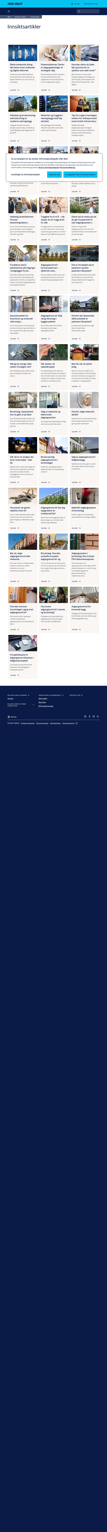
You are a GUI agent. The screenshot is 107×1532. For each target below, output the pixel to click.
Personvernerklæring (67, 167)
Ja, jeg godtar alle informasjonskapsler (80, 175)
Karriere (10, 699)
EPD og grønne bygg (46, 706)
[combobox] (88, 11)
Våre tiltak (42, 702)
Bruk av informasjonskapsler (49, 167)
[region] (54, 167)
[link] (11, 17)
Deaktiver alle (54, 175)
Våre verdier (43, 699)
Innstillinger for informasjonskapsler (25, 174)
